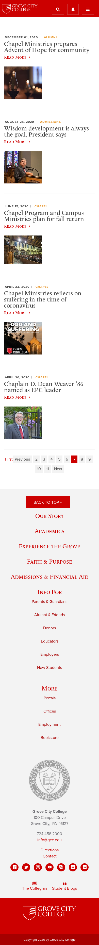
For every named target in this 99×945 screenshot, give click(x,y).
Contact (50, 856)
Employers (49, 654)
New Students (49, 667)
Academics (49, 531)
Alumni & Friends (49, 614)
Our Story (49, 515)
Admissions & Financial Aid (50, 576)
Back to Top (47, 502)
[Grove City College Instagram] (38, 867)
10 (39, 468)
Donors (49, 628)
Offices (49, 711)
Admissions (50, 122)
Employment (49, 724)
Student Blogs (64, 888)
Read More (15, 57)
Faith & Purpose (49, 561)
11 (47, 468)
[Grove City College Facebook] (14, 867)
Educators (49, 641)
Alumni (50, 37)
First (9, 459)
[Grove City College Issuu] (61, 867)
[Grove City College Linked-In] (84, 867)
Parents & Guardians (49, 601)
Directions (50, 850)
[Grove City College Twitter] (26, 867)
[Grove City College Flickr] (73, 867)
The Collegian (34, 888)
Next (58, 468)
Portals (50, 698)
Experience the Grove (49, 546)
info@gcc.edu (49, 839)
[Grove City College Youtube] (49, 867)
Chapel (41, 206)
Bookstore (50, 737)
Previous (22, 459)
